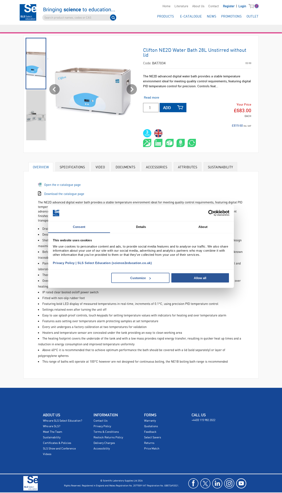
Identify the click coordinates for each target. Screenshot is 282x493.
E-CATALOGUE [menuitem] (191, 16)
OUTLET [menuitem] (252, 16)
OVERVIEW (41, 167)
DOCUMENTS (125, 167)
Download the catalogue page (64, 194)
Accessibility (102, 448)
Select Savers (152, 437)
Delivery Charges (104, 443)
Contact (213, 6)
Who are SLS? (51, 426)
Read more (151, 97)
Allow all (200, 278)
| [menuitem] (234, 6)
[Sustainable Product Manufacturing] (158, 143)
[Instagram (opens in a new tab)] (229, 483)
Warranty (150, 420)
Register (229, 6)
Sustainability (51, 437)
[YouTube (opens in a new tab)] (241, 483)
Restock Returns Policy (108, 437)
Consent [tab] (79, 226)
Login (242, 6)
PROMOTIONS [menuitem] (231, 16)
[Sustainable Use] (181, 143)
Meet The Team (52, 431)
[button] (252, 6)
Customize (138, 278)
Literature (181, 6)
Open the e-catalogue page (62, 185)
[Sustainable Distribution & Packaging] (169, 143)
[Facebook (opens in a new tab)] (193, 483)
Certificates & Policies (57, 443)
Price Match (151, 448)
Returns (149, 443)
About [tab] (202, 226)
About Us (198, 6)
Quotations (151, 426)
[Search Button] (113, 17)
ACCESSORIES (156, 167)
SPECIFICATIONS (72, 167)
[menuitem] (166, 6)
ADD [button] (167, 107)
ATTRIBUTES (187, 167)
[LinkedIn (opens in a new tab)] (217, 483)
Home (166, 6)
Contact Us (101, 420)
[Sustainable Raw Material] (147, 143)
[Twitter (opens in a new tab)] (205, 483)
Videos (47, 454)
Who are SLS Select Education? (62, 420)
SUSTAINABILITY (220, 167)
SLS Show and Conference (59, 448)
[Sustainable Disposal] (192, 143)
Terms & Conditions (106, 431)
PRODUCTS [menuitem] (165, 16)
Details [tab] (141, 226)
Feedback (150, 431)
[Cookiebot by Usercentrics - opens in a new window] (211, 213)
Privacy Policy (102, 426)
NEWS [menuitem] (211, 16)
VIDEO (100, 167)
